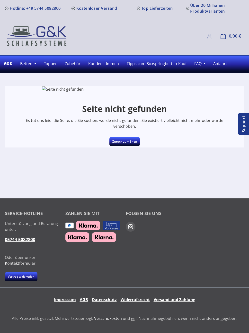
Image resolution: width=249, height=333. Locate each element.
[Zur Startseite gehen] (37, 36)
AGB (84, 299)
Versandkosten (108, 318)
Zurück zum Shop (124, 141)
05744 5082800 (20, 239)
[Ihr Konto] (209, 36)
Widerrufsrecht (135, 299)
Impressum (65, 299)
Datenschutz (104, 299)
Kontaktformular (20, 263)
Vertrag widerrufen (21, 276)
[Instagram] (130, 227)
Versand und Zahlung (174, 299)
